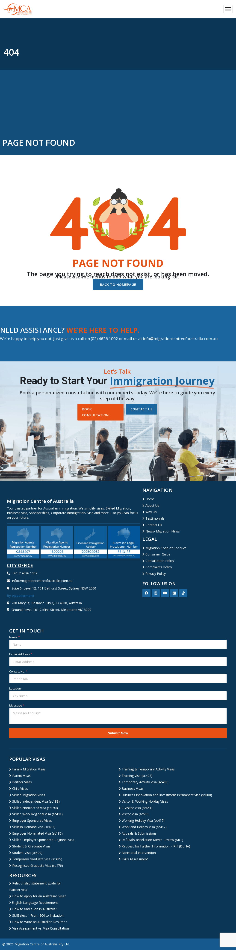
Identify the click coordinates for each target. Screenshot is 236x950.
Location (15, 688)
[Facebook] (146, 593)
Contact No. (18, 671)
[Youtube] (165, 593)
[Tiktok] (183, 593)
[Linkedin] (174, 593)
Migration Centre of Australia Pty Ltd (42, 944)
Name (14, 637)
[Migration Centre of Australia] (17, 9)
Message (16, 705)
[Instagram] (156, 593)
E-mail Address (20, 654)
